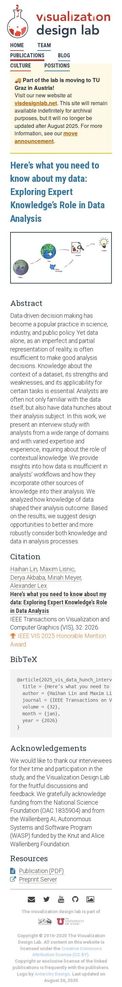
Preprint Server (38, 879)
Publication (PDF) (41, 871)
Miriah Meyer (64, 577)
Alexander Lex (28, 585)
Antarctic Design (52, 973)
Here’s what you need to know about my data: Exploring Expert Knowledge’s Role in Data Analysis (58, 602)
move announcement (46, 136)
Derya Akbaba (27, 577)
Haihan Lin (23, 569)
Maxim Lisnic (57, 569)
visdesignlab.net (36, 103)
